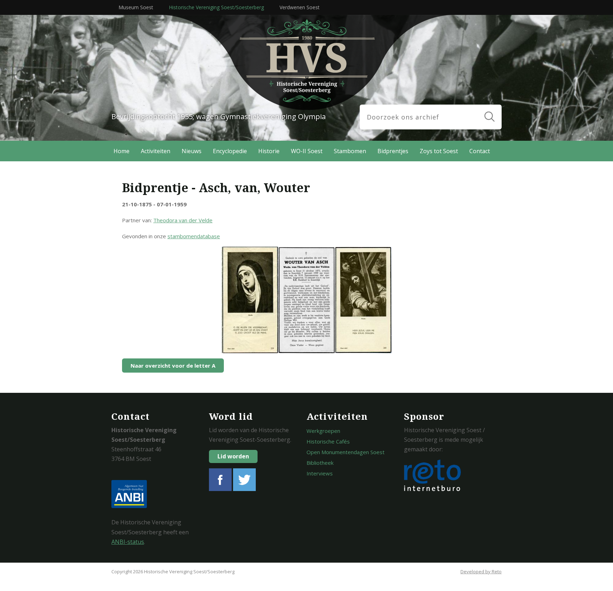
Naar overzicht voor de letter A (173, 365)
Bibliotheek (319, 462)
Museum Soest (135, 7)
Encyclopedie (230, 151)
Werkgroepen (323, 430)
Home (121, 151)
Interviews (319, 473)
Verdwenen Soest (300, 7)
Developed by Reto (481, 571)
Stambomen (350, 151)
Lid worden (233, 456)
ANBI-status (127, 542)
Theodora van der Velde (182, 220)
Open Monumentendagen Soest (345, 452)
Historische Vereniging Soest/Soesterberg (216, 7)
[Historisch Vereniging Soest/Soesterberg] (324, 62)
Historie (269, 151)
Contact (479, 151)
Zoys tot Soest (439, 151)
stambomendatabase (193, 236)
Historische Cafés (328, 441)
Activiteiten (155, 151)
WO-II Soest (306, 151)
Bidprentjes (392, 151)
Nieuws (191, 151)
